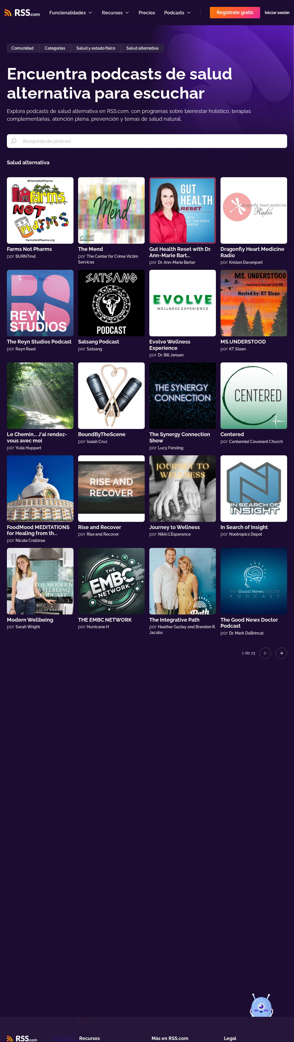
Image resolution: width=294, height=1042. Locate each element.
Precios (147, 12)
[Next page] (281, 653)
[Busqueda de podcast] (14, 141)
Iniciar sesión (277, 12)
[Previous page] (265, 653)
